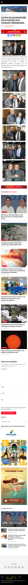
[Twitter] (11, 35)
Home (2, 15)
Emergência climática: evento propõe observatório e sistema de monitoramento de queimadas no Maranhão (13, 270)
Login (7, 577)
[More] (19, 35)
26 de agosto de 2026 (6, 220)
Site (2, 399)
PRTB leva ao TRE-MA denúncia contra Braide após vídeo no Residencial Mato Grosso (12, 216)
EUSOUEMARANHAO (9, 26)
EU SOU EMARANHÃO (8, 580)
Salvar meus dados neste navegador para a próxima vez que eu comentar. (13, 408)
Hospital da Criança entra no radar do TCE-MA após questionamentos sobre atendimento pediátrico (13, 298)
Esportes (4, 321)
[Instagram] (14, 35)
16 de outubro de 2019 (7, 27)
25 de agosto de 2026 (6, 302)
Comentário (4, 369)
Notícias (6, 15)
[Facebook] (8, 35)
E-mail (3, 393)
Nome (3, 387)
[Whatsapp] (17, 35)
